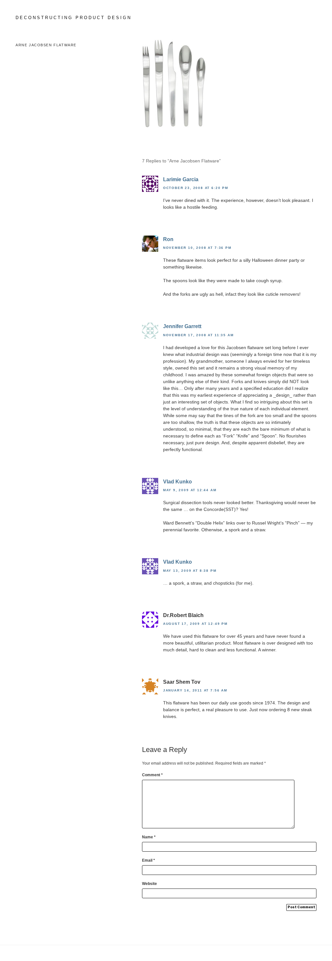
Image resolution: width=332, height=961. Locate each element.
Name (149, 837)
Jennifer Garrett (182, 326)
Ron (168, 239)
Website (149, 883)
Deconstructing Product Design (74, 17)
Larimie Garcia (180, 179)
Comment (152, 775)
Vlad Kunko (177, 481)
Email (148, 860)
